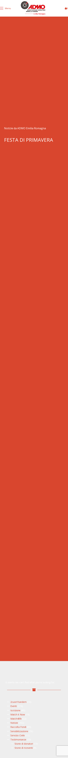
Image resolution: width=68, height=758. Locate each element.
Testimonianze (18, 739)
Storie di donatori (24, 743)
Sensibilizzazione (19, 731)
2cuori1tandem (18, 701)
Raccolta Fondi (18, 727)
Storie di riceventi (24, 747)
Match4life (16, 718)
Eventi (13, 706)
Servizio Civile (17, 735)
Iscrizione (15, 710)
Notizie (14, 722)
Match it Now (17, 714)
